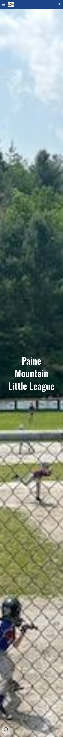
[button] (4, 4)
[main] (31, 373)
